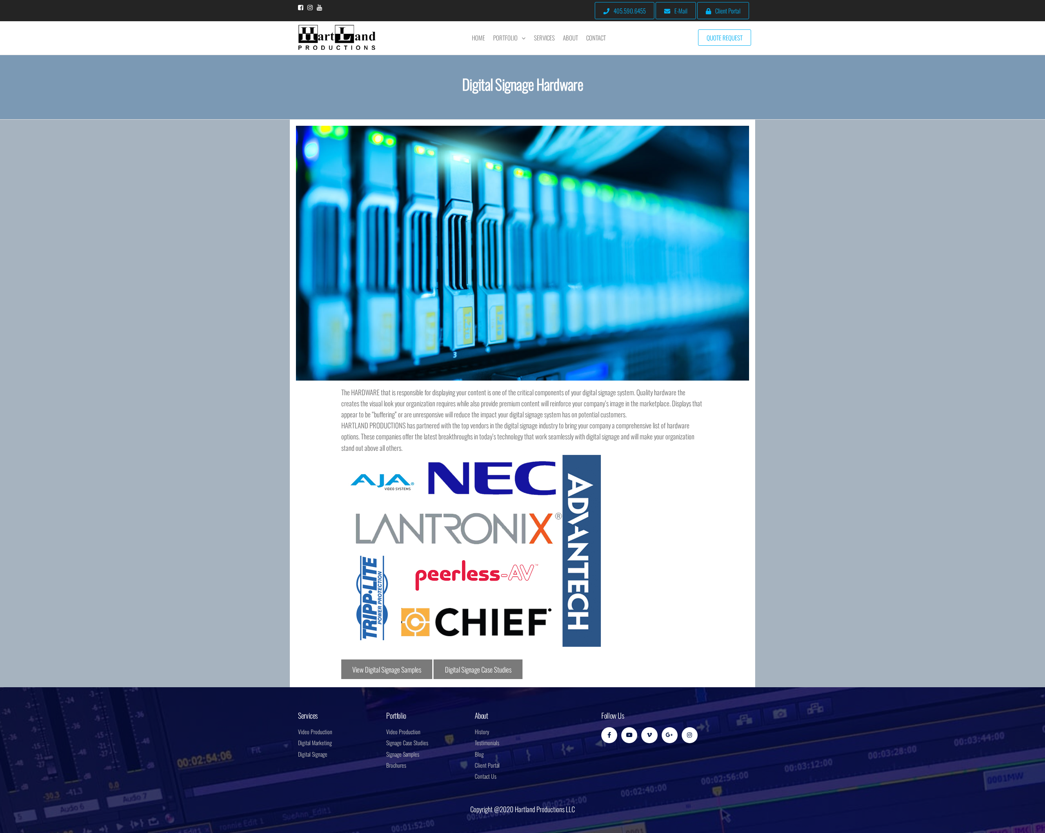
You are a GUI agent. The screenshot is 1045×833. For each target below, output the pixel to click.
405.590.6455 (630, 10)
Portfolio (505, 37)
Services (544, 37)
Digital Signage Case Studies (478, 669)
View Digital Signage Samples (386, 669)
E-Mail (680, 10)
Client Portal (727, 10)
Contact (596, 37)
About (570, 37)
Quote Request (725, 37)
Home (478, 37)
